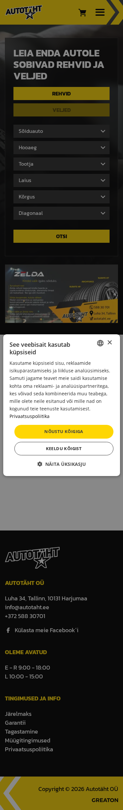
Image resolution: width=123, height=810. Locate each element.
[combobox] (100, 343)
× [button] (109, 342)
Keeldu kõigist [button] (64, 448)
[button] (61, 464)
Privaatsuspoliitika (30, 416)
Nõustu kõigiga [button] (63, 431)
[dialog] (61, 405)
